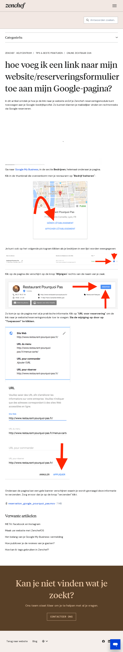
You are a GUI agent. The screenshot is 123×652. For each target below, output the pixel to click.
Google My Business (26, 169)
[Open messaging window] (115, 644)
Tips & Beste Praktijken (49, 53)
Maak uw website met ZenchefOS (24, 530)
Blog (35, 641)
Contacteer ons (61, 616)
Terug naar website (17, 641)
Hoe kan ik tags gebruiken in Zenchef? (27, 549)
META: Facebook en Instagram (22, 524)
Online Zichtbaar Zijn (79, 53)
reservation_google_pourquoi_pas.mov (31, 503)
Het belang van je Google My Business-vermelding (34, 537)
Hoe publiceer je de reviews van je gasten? (30, 543)
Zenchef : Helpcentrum (18, 53)
